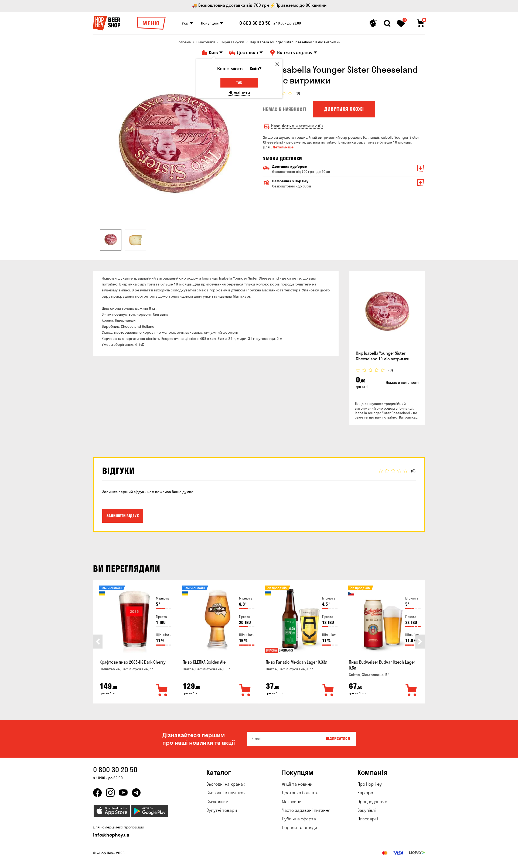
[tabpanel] (174, 145)
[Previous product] (98, 642)
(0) (297, 93)
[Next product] (420, 642)
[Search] (387, 23)
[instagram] (110, 792)
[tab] (110, 239)
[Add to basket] (162, 691)
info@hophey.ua (111, 835)
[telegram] (136, 792)
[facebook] (97, 792)
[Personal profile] (373, 23)
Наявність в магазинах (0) (297, 125)
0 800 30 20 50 (255, 23)
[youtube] (123, 792)
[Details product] (387, 312)
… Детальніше (282, 147)
